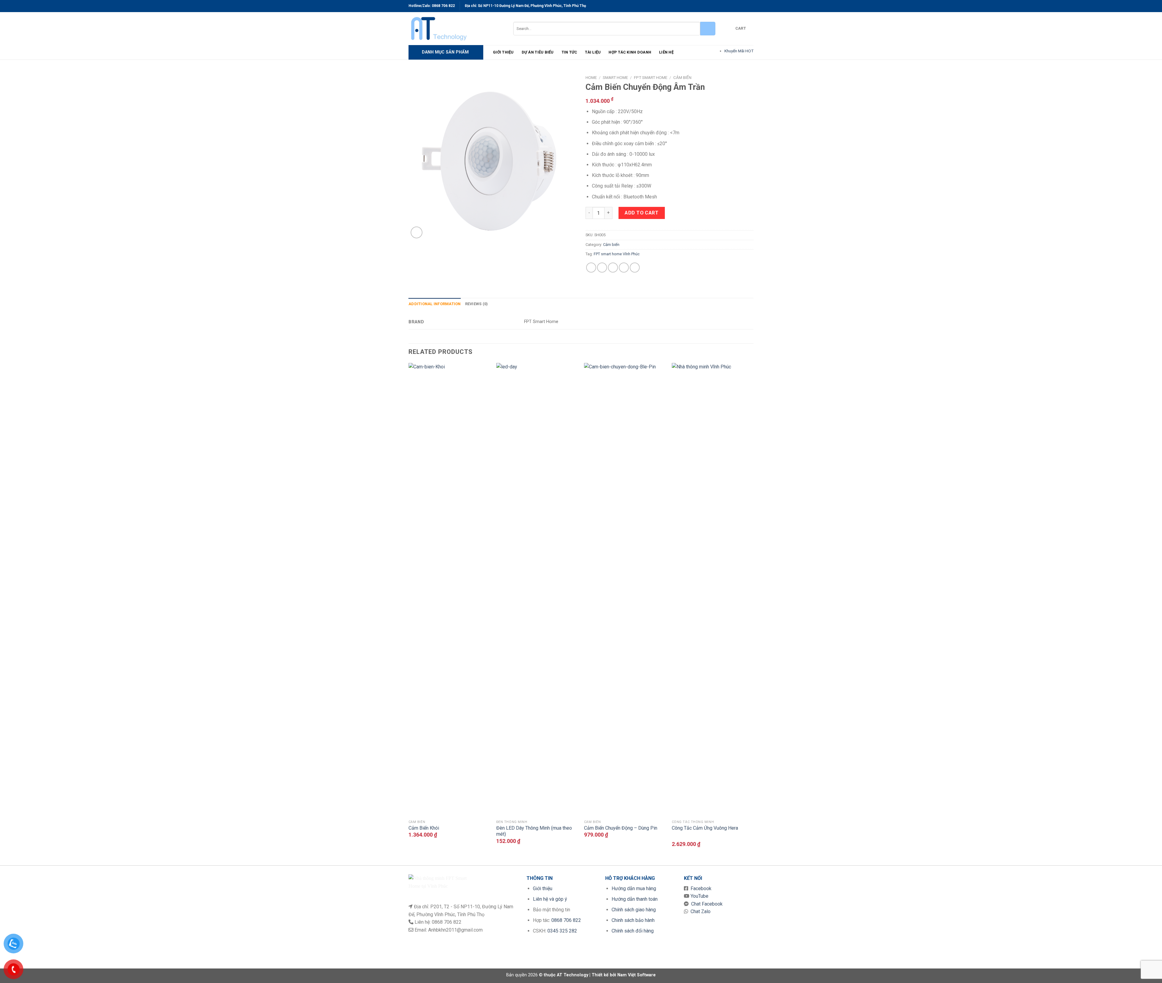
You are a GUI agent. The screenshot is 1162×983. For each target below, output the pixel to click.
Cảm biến (682, 77)
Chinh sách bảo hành (633, 920)
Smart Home (615, 77)
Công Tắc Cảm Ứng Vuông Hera (705, 828)
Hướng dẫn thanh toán (635, 899)
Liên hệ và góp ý (550, 899)
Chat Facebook (706, 904)
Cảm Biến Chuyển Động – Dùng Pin (620, 828)
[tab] (435, 304)
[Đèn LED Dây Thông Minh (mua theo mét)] (537, 590)
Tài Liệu (593, 52)
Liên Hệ (666, 52)
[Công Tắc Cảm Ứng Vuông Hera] (712, 590)
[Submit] (707, 28)
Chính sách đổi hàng (633, 931)
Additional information (435, 304)
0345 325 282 (562, 931)
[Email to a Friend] (613, 268)
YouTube (698, 896)
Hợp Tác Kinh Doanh (630, 52)
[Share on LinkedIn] (635, 268)
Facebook (699, 888)
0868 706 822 (443, 6)
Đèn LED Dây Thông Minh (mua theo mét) (534, 831)
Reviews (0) (476, 304)
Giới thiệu (542, 888)
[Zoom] (416, 232)
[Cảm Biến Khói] (449, 590)
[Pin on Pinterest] (624, 268)
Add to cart (641, 213)
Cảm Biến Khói (424, 828)
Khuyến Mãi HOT (738, 50)
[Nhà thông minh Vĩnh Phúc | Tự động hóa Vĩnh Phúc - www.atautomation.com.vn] (456, 28)
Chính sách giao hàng (634, 910)
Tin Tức (569, 52)
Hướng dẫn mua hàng (634, 888)
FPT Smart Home (650, 77)
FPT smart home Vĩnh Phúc (617, 254)
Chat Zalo (699, 911)
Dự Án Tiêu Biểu (538, 52)
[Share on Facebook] (591, 268)
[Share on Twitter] (602, 268)
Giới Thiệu (503, 52)
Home (591, 77)
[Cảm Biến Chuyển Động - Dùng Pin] (625, 590)
